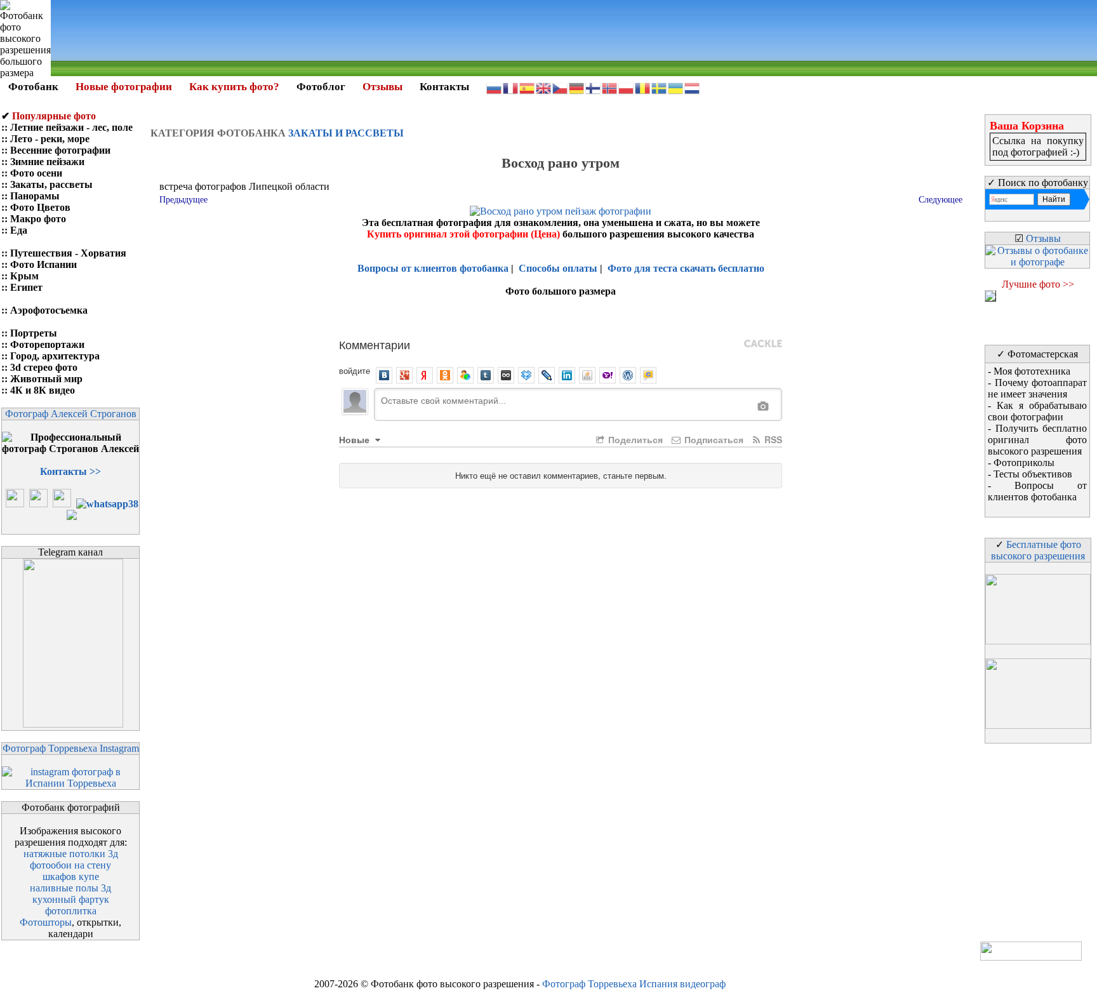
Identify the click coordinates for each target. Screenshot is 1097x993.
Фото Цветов (40, 207)
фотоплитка (70, 910)
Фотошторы (46, 922)
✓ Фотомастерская (1037, 354)
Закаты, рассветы (51, 184)
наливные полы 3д (70, 888)
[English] (544, 87)
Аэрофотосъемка (49, 310)
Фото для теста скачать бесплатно (686, 268)
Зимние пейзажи (47, 161)
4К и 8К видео (42, 390)
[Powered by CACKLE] (763, 344)
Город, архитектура (55, 355)
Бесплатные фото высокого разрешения (1038, 550)
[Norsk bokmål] (610, 87)
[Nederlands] (692, 87)
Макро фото (38, 218)
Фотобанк (33, 87)
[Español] (527, 87)
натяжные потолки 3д (70, 853)
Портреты (33, 333)
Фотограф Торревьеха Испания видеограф (634, 983)
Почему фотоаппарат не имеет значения (1037, 388)
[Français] (511, 87)
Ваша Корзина (1027, 125)
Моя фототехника (1032, 371)
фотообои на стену (70, 865)
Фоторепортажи (47, 344)
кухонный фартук (70, 899)
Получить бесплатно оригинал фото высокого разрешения (1037, 440)
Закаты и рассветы (346, 133)
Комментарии (374, 344)
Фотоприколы (1024, 462)
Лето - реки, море (50, 138)
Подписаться (712, 439)
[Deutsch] (577, 87)
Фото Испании (43, 264)
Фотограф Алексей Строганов (70, 413)
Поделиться (634, 439)
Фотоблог (320, 87)
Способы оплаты (558, 268)
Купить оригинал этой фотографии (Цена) (464, 234)
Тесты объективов (1033, 474)
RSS (772, 439)
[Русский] (494, 87)
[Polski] (626, 87)
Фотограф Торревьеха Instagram (71, 748)
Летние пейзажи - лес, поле (71, 127)
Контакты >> (70, 471)
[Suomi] (593, 87)
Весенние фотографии (60, 150)
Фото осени (36, 173)
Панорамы (35, 195)
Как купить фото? (234, 87)
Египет (26, 287)
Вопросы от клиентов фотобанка (433, 268)
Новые (355, 439)
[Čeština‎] (560, 87)
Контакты (444, 87)
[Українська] (676, 87)
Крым (24, 275)
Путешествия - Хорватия (68, 253)
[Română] (643, 87)
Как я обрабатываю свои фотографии (1037, 411)
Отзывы (382, 87)
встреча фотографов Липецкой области (244, 186)
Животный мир (46, 378)
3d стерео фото (43, 367)
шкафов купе (71, 876)
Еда (18, 230)
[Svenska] (659, 87)
